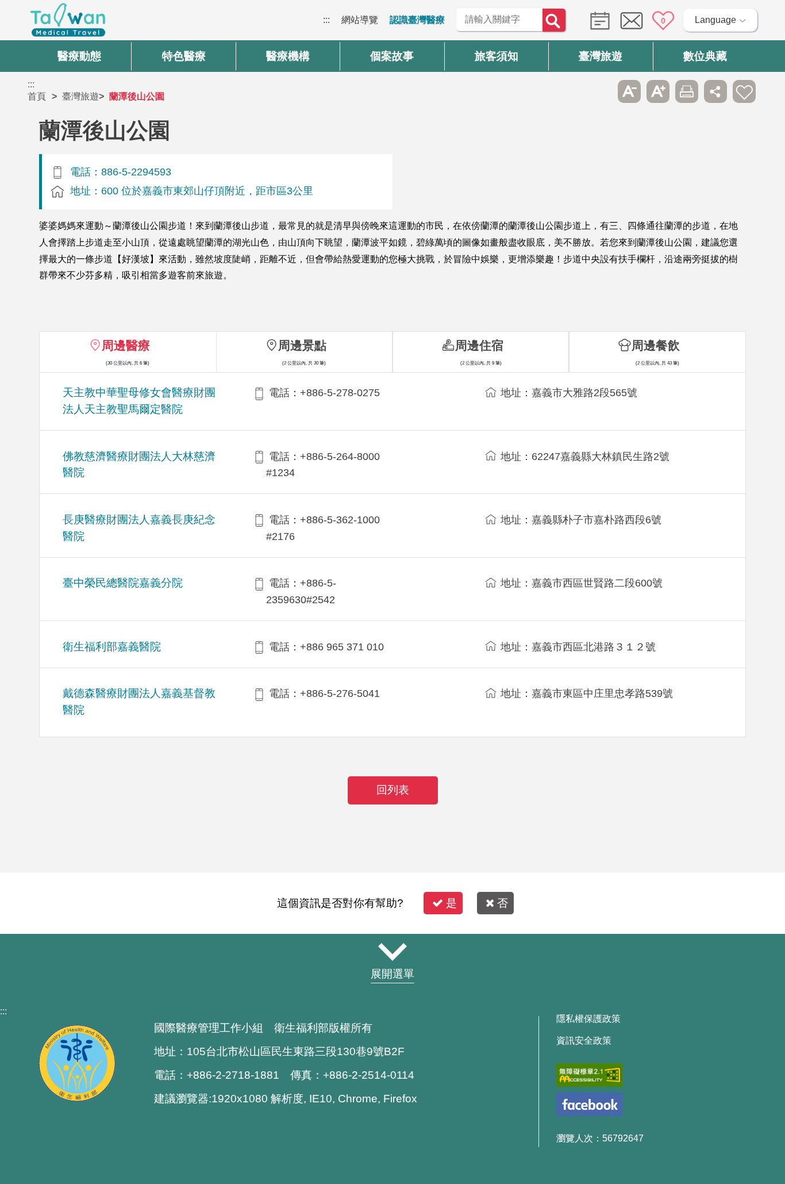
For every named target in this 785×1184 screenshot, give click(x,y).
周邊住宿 (479, 345)
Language (715, 20)
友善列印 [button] (686, 91)
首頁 (37, 96)
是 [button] (451, 903)
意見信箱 (631, 20)
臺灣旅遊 (80, 96)
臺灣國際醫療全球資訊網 (67, 23)
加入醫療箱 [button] (744, 91)
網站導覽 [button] (392, 951)
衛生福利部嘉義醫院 (112, 647)
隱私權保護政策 (588, 1019)
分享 (715, 91)
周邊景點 (302, 345)
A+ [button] (658, 91)
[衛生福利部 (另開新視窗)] (77, 1098)
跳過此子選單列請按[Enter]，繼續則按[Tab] (600, 91)
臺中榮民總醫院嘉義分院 (123, 583)
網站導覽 (359, 20)
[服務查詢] (597, 20)
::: (326, 20)
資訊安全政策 (583, 1041)
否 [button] (502, 903)
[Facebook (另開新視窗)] (589, 1104)
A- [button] (629, 91)
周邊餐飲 (656, 345)
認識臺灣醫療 (417, 20)
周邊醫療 (126, 345)
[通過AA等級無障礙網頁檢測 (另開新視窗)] (589, 1075)
